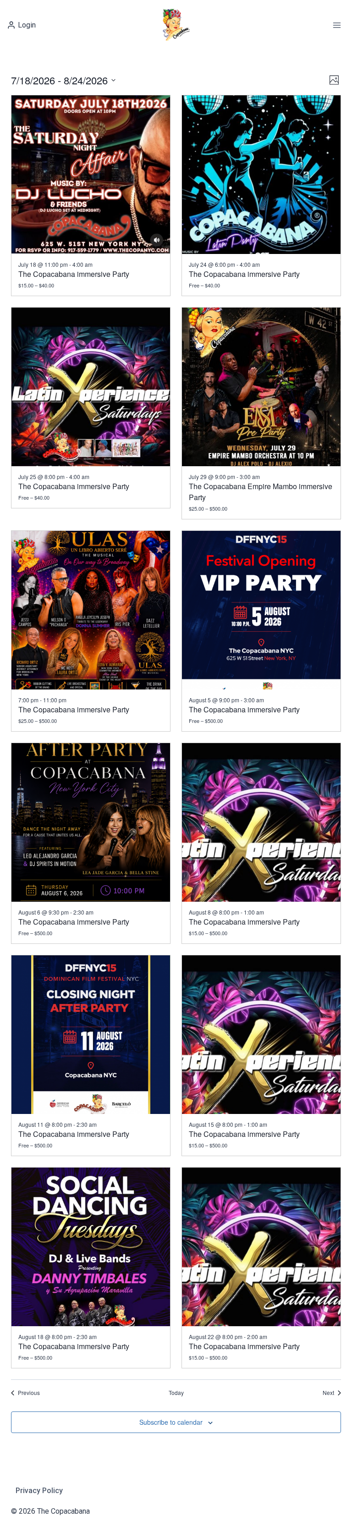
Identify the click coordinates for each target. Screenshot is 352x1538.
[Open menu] (336, 25)
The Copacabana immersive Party (73, 274)
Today (176, 1392)
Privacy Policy (39, 1490)
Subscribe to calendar (171, 1422)
